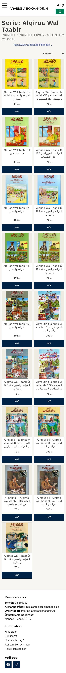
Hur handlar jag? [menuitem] (14, 640)
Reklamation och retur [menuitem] (17, 644)
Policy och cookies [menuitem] (15, 649)
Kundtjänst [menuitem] (11, 636)
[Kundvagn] (59, 12)
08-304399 (21, 602)
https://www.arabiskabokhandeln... (33, 44)
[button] (4, 5)
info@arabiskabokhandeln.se (42, 607)
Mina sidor (62, 4)
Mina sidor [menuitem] (11, 631)
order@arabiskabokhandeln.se (38, 611)
